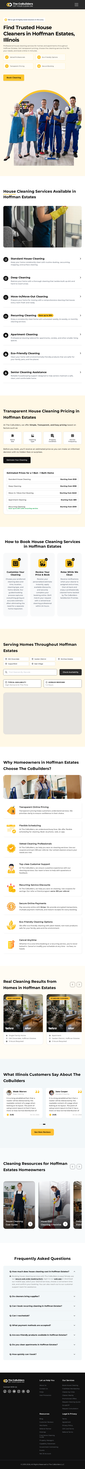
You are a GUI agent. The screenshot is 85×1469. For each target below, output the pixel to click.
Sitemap (42, 1432)
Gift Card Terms (68, 1429)
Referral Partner (45, 1429)
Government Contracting (48, 1447)
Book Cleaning (14, 78)
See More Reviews (42, 1132)
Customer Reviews (46, 1422)
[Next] (79, 984)
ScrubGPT (66, 1405)
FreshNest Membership (71, 1388)
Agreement (66, 1422)
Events (41, 1450)
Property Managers (46, 1440)
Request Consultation (70, 1408)
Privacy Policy (67, 1425)
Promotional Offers (69, 1398)
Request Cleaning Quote (71, 1402)
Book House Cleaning (70, 1385)
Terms (64, 1419)
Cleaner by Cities (68, 1392)
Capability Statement (47, 1444)
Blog (41, 1419)
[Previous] (72, 984)
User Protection (45, 1395)
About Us (42, 1385)
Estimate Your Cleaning (17, 460)
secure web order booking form (29, 1279)
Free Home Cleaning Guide (47, 1436)
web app (58, 1279)
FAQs (41, 1392)
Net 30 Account (45, 1453)
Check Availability (70, 672)
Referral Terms (67, 1432)
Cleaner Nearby (68, 1395)
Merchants (43, 1425)
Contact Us (43, 1388)
